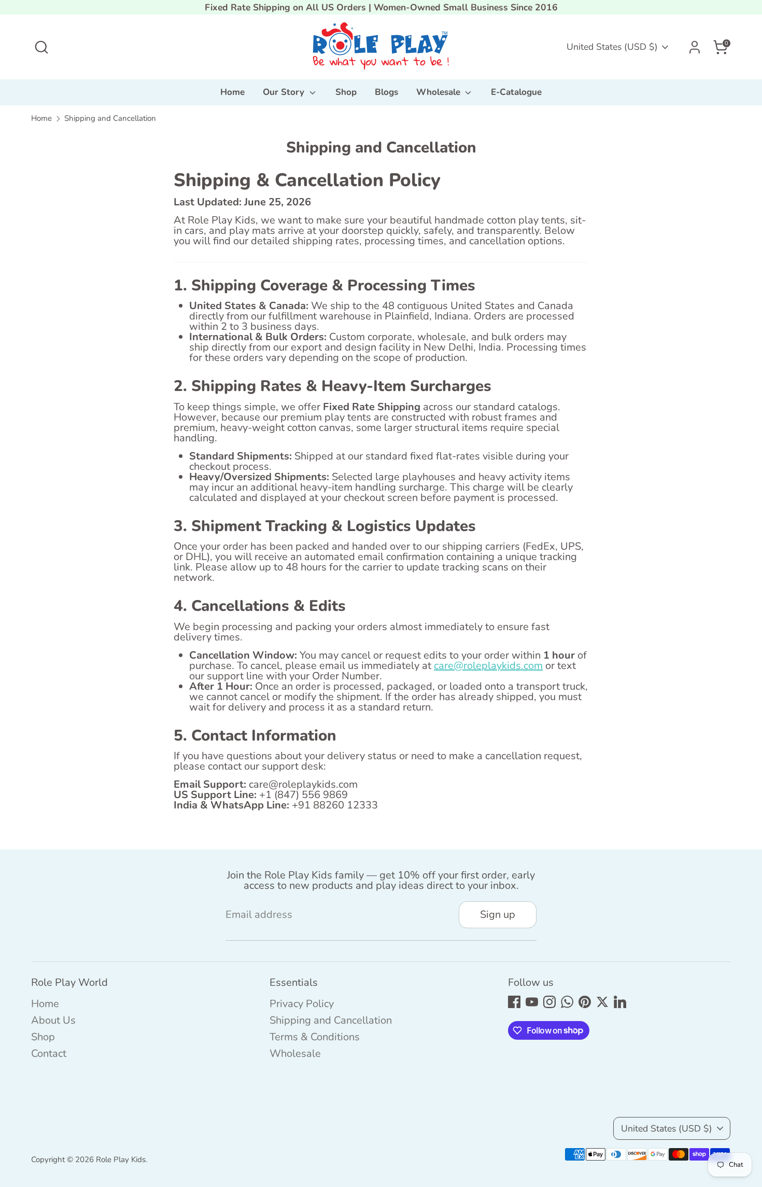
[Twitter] (602, 1002)
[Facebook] (514, 1002)
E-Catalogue (516, 92)
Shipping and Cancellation (110, 118)
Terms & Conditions (315, 1037)
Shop (346, 92)
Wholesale (439, 92)
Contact (48, 1053)
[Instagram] (549, 1002)
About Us (53, 1020)
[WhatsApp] (567, 1002)
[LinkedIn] (620, 1002)
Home (232, 92)
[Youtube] (532, 1002)
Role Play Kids (121, 1159)
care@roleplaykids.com (488, 666)
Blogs (386, 92)
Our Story (285, 92)
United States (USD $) (612, 46)
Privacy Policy (302, 1004)
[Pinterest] (584, 1002)
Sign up (497, 914)
